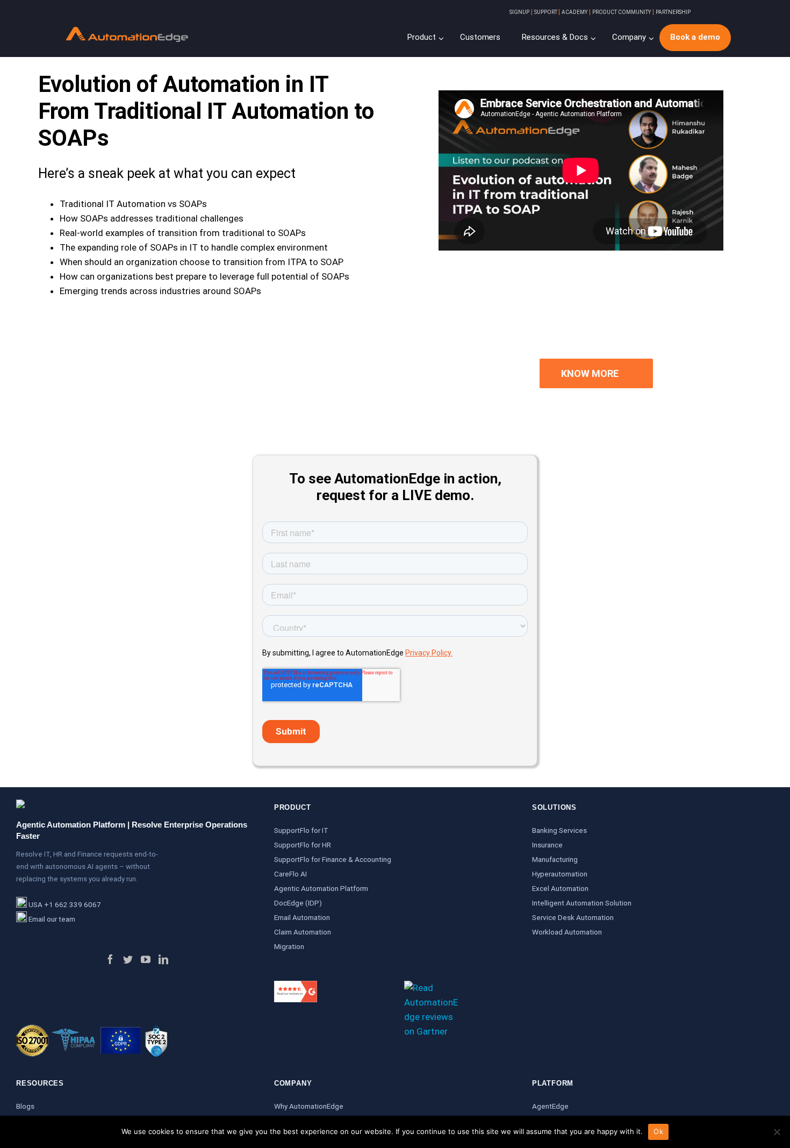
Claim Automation (302, 932)
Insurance (547, 844)
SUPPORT (546, 12)
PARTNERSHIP (673, 12)
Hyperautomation (559, 873)
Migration (289, 946)
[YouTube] (145, 959)
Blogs (25, 1106)
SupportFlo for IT (301, 830)
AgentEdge (550, 1106)
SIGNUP (519, 12)
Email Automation (302, 917)
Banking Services (559, 830)
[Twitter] (128, 959)
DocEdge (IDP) (298, 903)
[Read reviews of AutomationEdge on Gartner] (431, 987)
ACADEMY (574, 12)
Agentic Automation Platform (321, 888)
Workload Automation (567, 932)
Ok (658, 1131)
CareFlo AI (290, 873)
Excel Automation (560, 888)
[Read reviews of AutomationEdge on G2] (295, 987)
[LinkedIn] (163, 959)
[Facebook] (110, 959)
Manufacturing (555, 859)
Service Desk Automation (573, 917)
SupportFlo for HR (302, 844)
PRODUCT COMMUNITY (621, 12)
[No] (776, 1131)
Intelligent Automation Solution (581, 903)
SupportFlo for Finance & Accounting (332, 859)
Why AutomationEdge (308, 1106)
